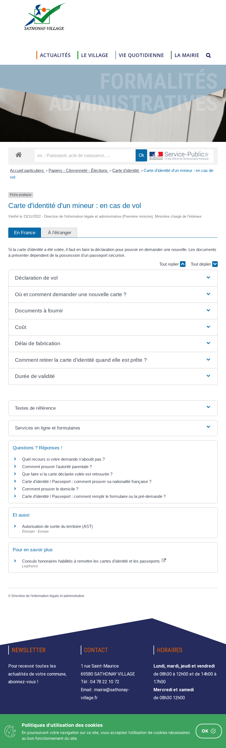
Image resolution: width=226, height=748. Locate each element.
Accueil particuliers (27, 170)
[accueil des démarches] (18, 154)
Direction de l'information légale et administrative (48, 596)
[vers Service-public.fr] (179, 156)
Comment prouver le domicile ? (50, 489)
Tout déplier (201, 264)
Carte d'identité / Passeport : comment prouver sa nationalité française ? (86, 481)
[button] (208, 55)
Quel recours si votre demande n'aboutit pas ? (63, 459)
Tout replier (169, 264)
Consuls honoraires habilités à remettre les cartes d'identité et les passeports (91, 561)
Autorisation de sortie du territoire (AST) (57, 526)
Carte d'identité (126, 170)
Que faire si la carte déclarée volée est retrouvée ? (67, 474)
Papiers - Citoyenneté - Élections (79, 170)
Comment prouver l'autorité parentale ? (57, 466)
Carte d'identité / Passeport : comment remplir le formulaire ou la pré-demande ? (94, 496)
